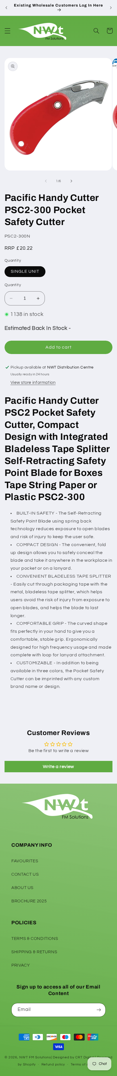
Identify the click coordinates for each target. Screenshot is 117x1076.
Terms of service (85, 1064)
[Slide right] (71, 181)
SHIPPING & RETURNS (34, 952)
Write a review (58, 766)
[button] (7, 30)
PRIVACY (20, 965)
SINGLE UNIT (25, 271)
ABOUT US (22, 888)
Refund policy (53, 1064)
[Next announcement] (111, 7)
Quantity (13, 285)
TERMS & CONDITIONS (34, 938)
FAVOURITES (24, 861)
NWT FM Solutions (35, 1057)
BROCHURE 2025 (29, 901)
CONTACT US (25, 874)
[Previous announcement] (6, 7)
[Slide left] (45, 181)
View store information (33, 382)
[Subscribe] (98, 1010)
